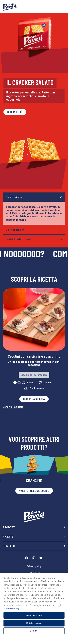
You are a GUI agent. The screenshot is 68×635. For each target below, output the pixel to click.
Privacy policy (34, 566)
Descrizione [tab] (14, 197)
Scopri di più (14, 112)
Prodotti (9, 527)
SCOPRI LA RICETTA (34, 398)
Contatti (9, 545)
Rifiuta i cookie (33, 623)
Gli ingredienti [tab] (15, 229)
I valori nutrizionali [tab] (18, 239)
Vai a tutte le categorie (34, 490)
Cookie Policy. (13, 608)
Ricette (8, 536)
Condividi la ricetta (13, 406)
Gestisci (34, 630)
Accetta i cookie (34, 615)
